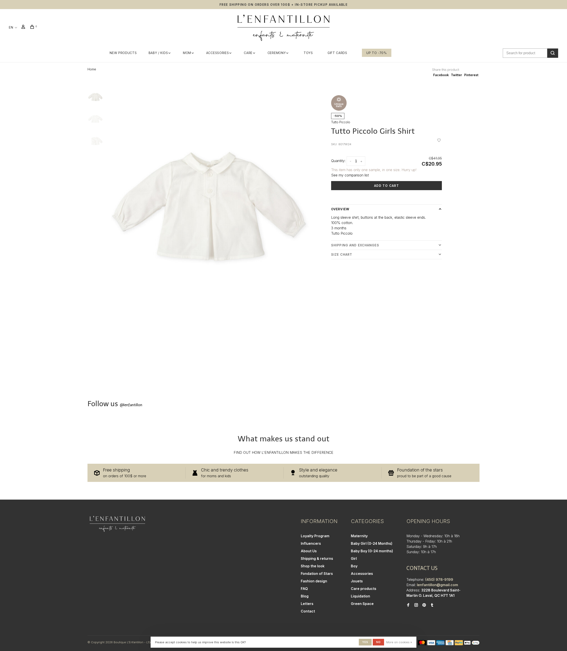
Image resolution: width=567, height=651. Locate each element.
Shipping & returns (317, 558)
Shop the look (312, 566)
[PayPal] (459, 644)
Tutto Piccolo (340, 122)
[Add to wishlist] (439, 140)
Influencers (311, 543)
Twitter (456, 75)
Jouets (357, 581)
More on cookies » (399, 642)
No (378, 642)
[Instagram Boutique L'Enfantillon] (416, 605)
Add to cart (386, 185)
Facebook (441, 75)
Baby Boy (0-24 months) (372, 551)
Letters (307, 603)
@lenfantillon (131, 405)
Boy (354, 566)
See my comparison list (350, 175)
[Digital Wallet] (472, 644)
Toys (308, 53)
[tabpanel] (208, 218)
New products (123, 53)
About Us (309, 551)
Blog (305, 596)
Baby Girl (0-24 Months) (371, 543)
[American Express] (440, 644)
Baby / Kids (158, 53)
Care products (363, 588)
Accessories (217, 53)
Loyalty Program (315, 536)
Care (248, 53)
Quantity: (338, 160)
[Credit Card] (450, 644)
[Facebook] (408, 605)
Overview (340, 209)
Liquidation (360, 596)
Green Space (362, 603)
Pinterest (471, 75)
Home (91, 69)
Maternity (359, 536)
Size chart (341, 254)
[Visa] (431, 644)
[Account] (24, 27)
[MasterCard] (422, 644)
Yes (365, 642)
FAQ (304, 588)
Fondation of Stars (317, 573)
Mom (187, 53)
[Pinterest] (424, 605)
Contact (308, 611)
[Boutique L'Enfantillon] (117, 524)
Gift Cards (337, 53)
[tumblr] (432, 605)
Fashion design (314, 581)
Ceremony (277, 53)
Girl (354, 558)
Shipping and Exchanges (355, 245)
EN (11, 27)
